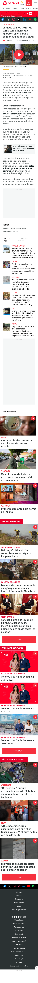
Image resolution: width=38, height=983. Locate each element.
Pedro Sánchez (7, 617)
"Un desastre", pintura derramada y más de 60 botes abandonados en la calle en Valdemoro (19, 772)
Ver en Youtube (28, 886)
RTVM (19, 893)
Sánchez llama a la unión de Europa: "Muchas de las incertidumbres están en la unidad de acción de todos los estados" (19, 604)
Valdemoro (6, 785)
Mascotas (5, 506)
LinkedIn (24, 19)
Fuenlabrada (8, 25)
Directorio (19, 930)
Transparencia (19, 927)
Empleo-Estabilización (19, 941)
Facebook (2, 19)
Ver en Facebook (5, 886)
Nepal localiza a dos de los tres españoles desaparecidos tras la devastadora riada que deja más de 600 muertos (6, 327)
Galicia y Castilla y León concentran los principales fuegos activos (19, 534)
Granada (15, 277)
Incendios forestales (10, 547)
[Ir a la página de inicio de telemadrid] (11, 3)
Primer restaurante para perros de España (19, 493)
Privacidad (19, 955)
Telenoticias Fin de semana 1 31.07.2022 (19, 693)
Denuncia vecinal (9, 228)
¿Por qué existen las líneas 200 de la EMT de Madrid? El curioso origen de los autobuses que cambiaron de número (6, 311)
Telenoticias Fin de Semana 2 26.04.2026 (19, 724)
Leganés (4, 861)
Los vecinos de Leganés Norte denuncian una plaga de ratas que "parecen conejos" (19, 848)
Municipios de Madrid (10, 231)
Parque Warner (18, 246)
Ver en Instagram (14, 886)
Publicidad (19, 934)
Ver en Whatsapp (33, 886)
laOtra (19, 906)
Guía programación (19, 910)
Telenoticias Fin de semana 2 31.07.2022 (19, 661)
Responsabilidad (19, 923)
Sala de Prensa (19, 920)
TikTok (19, 19)
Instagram (13, 19)
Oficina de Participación (19, 952)
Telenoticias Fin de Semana (13, 674)
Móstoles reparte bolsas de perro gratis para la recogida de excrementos (18, 459)
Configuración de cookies (19, 966)
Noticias (6, 8)
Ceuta (14, 261)
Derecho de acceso (19, 938)
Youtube (30, 19)
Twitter (8, 19)
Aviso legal (19, 959)
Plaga (3, 437)
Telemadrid (19, 899)
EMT (13, 308)
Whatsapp (35, 19)
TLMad (14, 8)
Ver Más (19, 639)
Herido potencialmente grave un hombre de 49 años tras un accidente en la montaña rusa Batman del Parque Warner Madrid (6, 249)
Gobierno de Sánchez (10, 582)
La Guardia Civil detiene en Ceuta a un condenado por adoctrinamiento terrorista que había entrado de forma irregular (6, 296)
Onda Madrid (25, 8)
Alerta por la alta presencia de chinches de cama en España (18, 426)
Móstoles (5, 471)
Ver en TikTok (19, 886)
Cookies (19, 962)
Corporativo (19, 917)
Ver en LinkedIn (24, 886)
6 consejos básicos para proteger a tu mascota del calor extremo (8, 149)
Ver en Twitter (9, 886)
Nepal (14, 324)
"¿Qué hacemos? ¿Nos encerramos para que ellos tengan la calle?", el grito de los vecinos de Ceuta (19, 810)
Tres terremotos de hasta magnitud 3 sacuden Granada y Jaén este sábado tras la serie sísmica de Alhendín (6, 280)
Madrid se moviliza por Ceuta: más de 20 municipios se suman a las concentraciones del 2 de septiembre (6, 264)
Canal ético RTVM (19, 948)
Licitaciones (19, 945)
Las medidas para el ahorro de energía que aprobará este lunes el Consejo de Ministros (19, 569)
